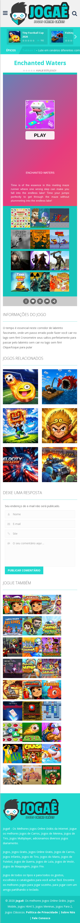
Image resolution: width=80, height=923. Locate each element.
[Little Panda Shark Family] (51, 753)
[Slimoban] (51, 711)
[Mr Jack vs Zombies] (12, 647)
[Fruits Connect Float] (20, 218)
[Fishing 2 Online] (51, 689)
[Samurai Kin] (40, 239)
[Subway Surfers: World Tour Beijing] (32, 689)
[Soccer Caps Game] (32, 732)
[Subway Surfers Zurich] (32, 668)
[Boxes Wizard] (12, 668)
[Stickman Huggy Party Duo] (59, 218)
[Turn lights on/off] (26, 301)
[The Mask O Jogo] (12, 753)
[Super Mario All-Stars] (12, 625)
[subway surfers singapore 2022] (51, 604)
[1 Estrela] (24, 71)
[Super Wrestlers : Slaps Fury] (59, 281)
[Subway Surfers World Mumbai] (32, 647)
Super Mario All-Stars (37, 50)
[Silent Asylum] (20, 260)
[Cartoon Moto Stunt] (12, 774)
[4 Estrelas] (31, 71)
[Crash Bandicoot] (32, 753)
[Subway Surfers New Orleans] (51, 647)
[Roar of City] (51, 732)
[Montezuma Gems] (32, 711)
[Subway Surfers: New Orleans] (12, 604)
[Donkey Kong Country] (51, 774)
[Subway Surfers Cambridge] (51, 668)
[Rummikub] (12, 711)
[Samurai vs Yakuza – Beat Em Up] (40, 260)
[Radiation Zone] (40, 281)
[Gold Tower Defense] (12, 689)
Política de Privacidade (42, 912)
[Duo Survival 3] (32, 625)
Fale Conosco (41, 918)
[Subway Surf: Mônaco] (32, 604)
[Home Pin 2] (32, 774)
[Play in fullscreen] (40, 301)
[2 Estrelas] (26, 71)
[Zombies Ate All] (40, 218)
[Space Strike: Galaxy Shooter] (59, 239)
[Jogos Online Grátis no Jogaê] (41, 13)
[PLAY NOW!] (14, 36)
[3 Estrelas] (29, 71)
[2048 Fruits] (12, 732)
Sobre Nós (68, 912)
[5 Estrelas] (34, 71)
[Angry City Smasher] (59, 260)
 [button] (47, 301)
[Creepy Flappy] (20, 239)
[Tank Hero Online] (20, 281)
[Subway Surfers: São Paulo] (51, 625)
